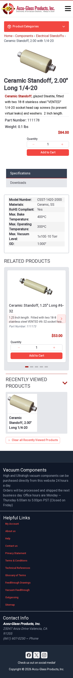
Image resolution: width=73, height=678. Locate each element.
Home (8, 36)
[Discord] (29, 655)
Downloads (18, 183)
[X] (36, 655)
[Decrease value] (33, 144)
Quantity (32, 138)
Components (24, 36)
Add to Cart (48, 152)
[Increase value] (62, 144)
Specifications (20, 173)
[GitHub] (44, 655)
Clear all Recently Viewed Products (35, 440)
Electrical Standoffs (50, 36)
